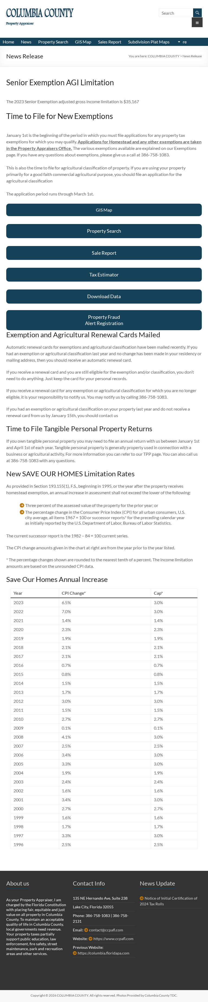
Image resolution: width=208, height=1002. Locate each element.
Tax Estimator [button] (104, 275)
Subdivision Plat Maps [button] (149, 41)
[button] (179, 42)
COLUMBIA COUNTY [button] (39, 14)
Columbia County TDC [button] (161, 995)
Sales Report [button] (109, 41)
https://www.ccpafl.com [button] (113, 938)
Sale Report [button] (104, 253)
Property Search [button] (53, 41)
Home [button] (8, 41)
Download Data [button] (104, 296)
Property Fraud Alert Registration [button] (104, 320)
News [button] (26, 41)
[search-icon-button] (197, 12)
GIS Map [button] (83, 41)
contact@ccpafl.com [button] (106, 930)
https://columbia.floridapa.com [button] (103, 953)
